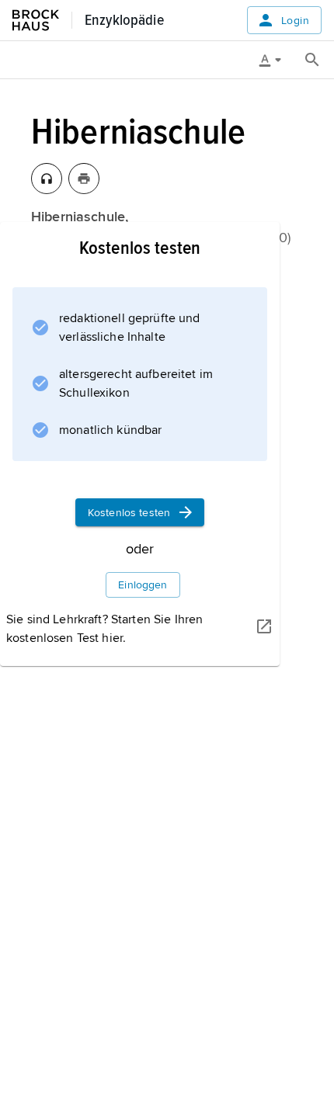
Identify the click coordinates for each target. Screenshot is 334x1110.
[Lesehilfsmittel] (276, 60)
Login (295, 20)
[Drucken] (83, 178)
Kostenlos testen (129, 512)
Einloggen (142, 584)
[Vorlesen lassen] (46, 178)
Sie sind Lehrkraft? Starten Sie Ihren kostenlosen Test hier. (104, 629)
